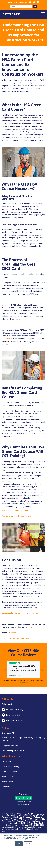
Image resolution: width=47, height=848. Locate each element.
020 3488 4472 (33, 2)
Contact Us (6, 787)
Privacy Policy (24, 837)
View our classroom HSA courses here (16, 516)
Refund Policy (7, 782)
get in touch (32, 627)
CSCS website (7, 339)
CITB (35, 88)
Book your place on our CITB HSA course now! (20, 613)
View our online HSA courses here (15, 510)
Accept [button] (19, 843)
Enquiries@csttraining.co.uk (17, 638)
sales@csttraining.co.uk (17, 2)
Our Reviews (6, 762)
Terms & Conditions (9, 772)
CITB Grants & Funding (10, 767)
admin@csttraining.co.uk (11, 815)
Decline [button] (28, 843)
